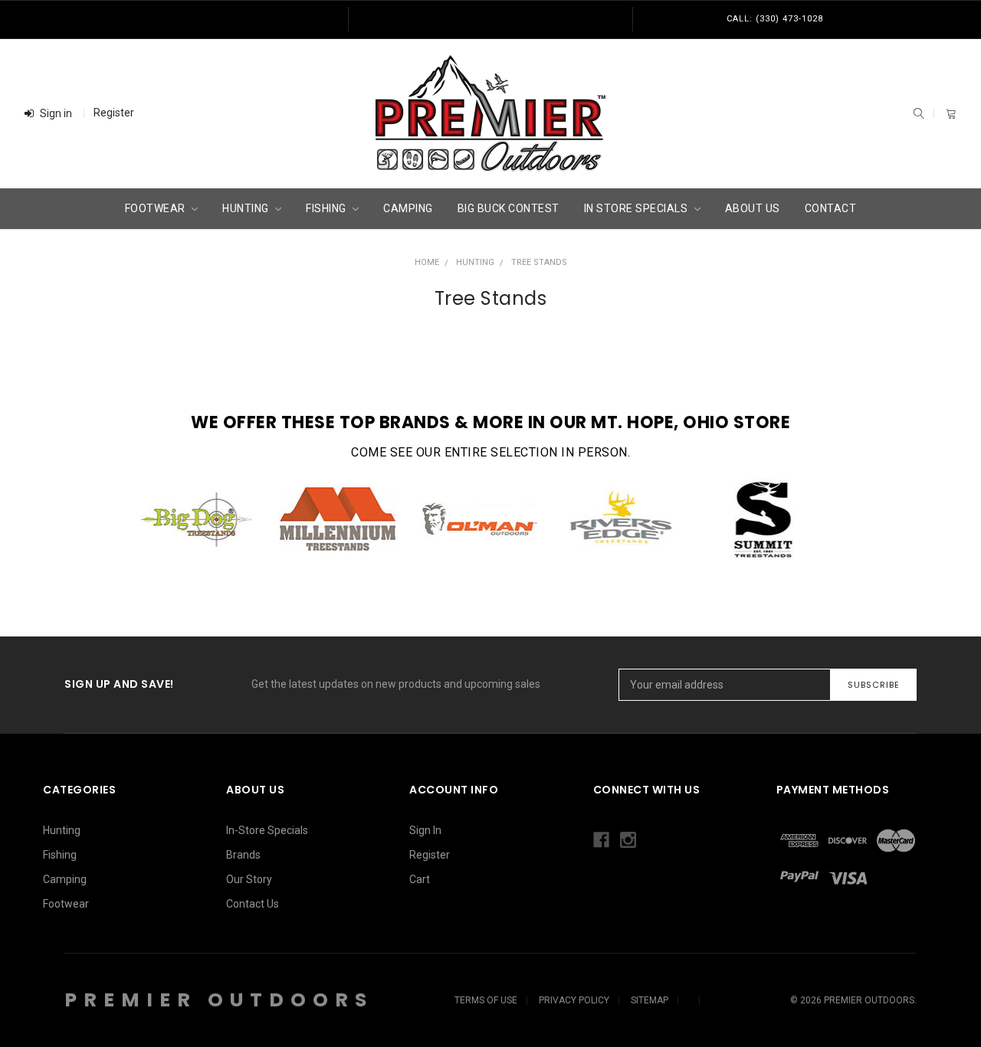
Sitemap (649, 1000)
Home (427, 262)
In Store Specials (637, 208)
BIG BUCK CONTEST (508, 208)
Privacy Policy (574, 1000)
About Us (752, 208)
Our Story (249, 879)
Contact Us (252, 904)
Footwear (157, 208)
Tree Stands (539, 262)
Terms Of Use (485, 1000)
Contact (831, 208)
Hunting (246, 208)
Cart (419, 879)
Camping (408, 208)
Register (114, 112)
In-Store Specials (267, 830)
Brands (243, 855)
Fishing (327, 208)
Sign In (425, 830)
